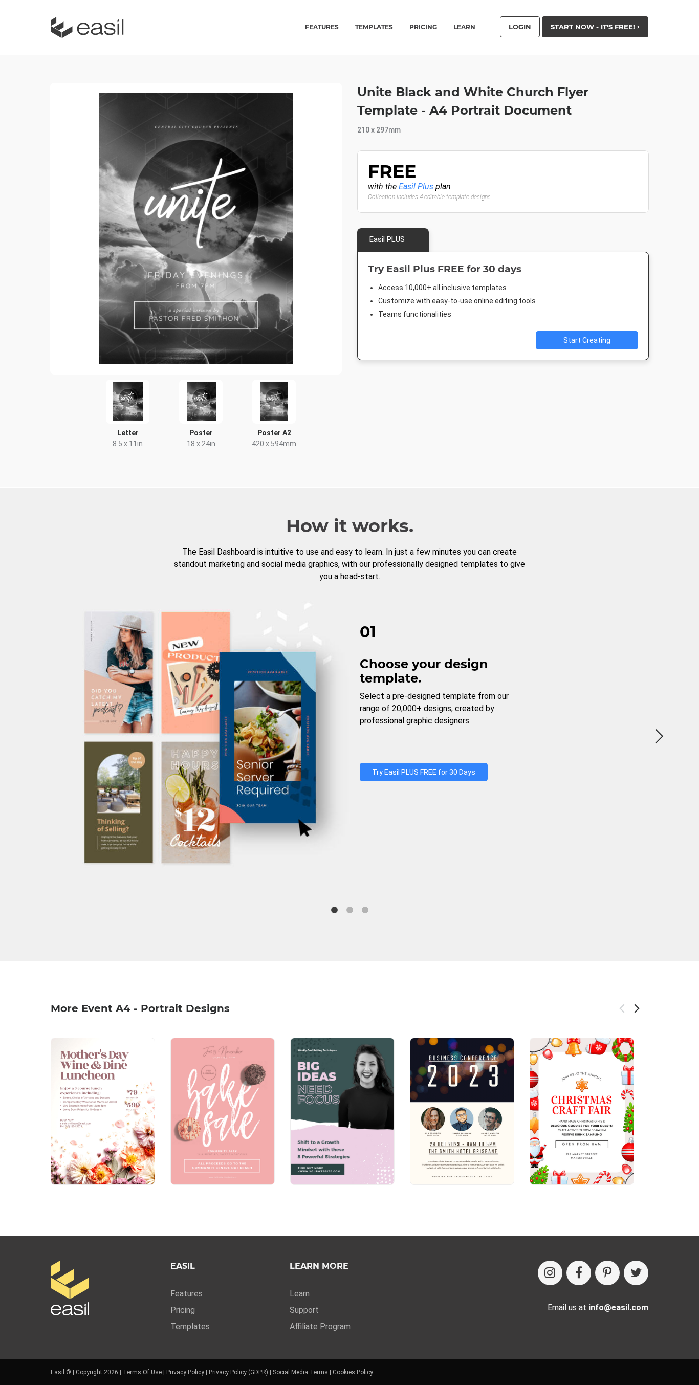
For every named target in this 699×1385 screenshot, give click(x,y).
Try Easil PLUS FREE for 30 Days (423, 772)
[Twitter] (636, 1273)
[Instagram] (550, 1273)
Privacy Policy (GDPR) (238, 1372)
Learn (464, 27)
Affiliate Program (320, 1326)
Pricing (423, 27)
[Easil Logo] (90, 27)
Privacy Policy (185, 1372)
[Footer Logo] (70, 1289)
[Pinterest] (607, 1273)
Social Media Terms (300, 1372)
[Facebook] (578, 1273)
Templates (190, 1326)
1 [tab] (334, 910)
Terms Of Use (142, 1372)
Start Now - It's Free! (594, 27)
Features (186, 1294)
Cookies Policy (353, 1372)
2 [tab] (349, 910)
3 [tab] (365, 910)
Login (520, 27)
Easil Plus (416, 186)
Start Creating (586, 340)
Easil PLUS (387, 239)
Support (304, 1310)
